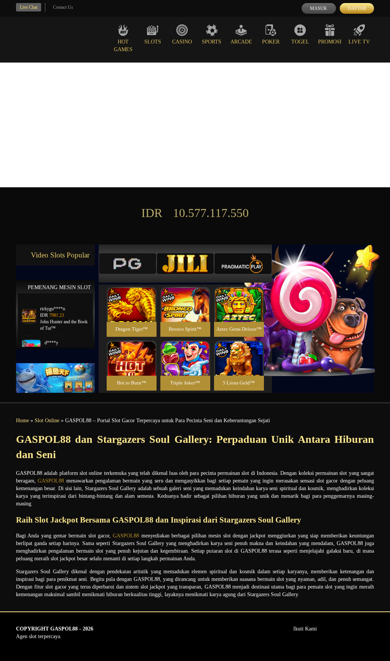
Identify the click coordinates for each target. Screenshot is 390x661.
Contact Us (63, 7)
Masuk (318, 8)
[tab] (127, 263)
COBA (131, 295)
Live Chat (28, 7)
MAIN (132, 312)
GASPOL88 (51, 481)
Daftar (357, 8)
